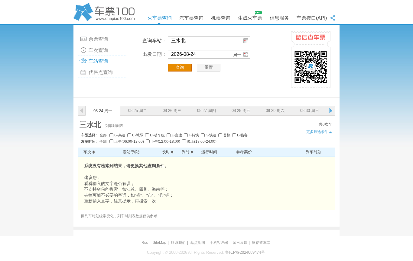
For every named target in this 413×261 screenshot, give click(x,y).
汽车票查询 (191, 18)
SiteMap (159, 242)
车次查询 (98, 50)
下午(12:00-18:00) (165, 141)
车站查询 (98, 61)
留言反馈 (240, 242)
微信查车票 (261, 242)
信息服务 (279, 18)
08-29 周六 (275, 110)
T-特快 (194, 135)
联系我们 (178, 242)
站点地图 (197, 242)
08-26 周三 (172, 110)
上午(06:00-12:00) (129, 141)
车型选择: (89, 135)
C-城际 (137, 135)
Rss (144, 242)
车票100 (105, 12)
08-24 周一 (102, 111)
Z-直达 (176, 135)
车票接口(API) (312, 18)
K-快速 (211, 135)
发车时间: (89, 141)
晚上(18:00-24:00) (201, 141)
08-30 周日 (309, 110)
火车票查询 (160, 18)
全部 (103, 135)
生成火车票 (250, 18)
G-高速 (119, 135)
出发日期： (154, 54)
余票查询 (98, 39)
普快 (226, 135)
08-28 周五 (241, 110)
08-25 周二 (137, 110)
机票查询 (220, 18)
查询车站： (154, 40)
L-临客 (242, 135)
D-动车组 (157, 135)
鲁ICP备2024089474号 (245, 252)
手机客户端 (219, 242)
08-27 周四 (206, 110)
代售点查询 (101, 72)
